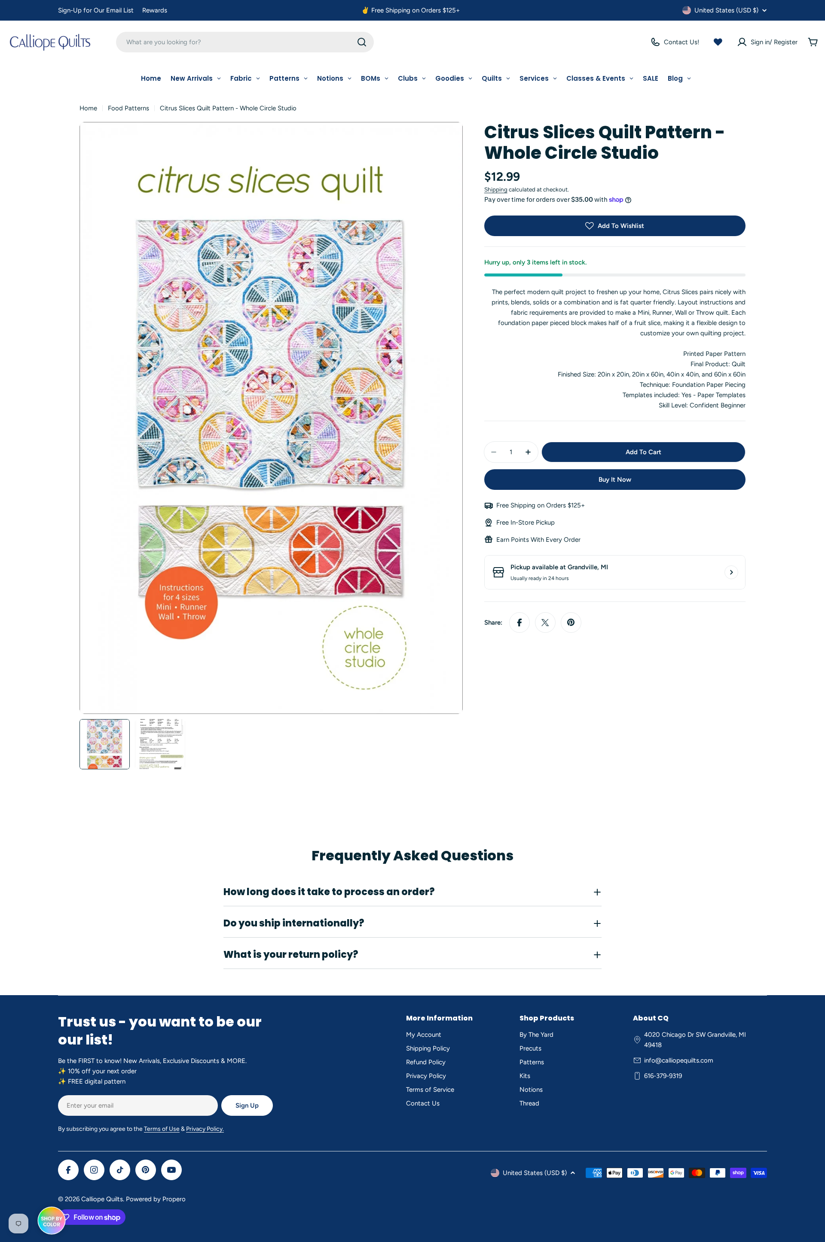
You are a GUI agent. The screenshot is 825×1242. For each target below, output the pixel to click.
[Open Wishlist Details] (718, 42)
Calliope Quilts (102, 1199)
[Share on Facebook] (519, 622)
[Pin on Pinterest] (571, 622)
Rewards (154, 10)
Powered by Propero (156, 1199)
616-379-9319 (663, 1076)
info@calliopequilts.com (678, 1060)
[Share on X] (545, 622)
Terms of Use (162, 1129)
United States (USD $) (726, 10)
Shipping (495, 189)
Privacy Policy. (205, 1129)
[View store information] (731, 572)
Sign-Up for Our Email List (96, 10)
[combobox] (245, 42)
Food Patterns (128, 108)
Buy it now (615, 479)
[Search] (362, 42)
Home (88, 108)
